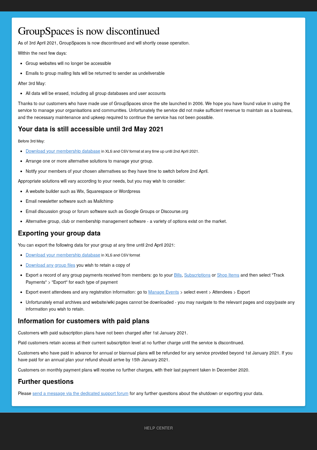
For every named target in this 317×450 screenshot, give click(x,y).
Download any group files (50, 265)
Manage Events (163, 292)
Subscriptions (197, 275)
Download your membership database (63, 151)
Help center (158, 428)
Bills (178, 275)
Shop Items (228, 275)
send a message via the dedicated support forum (80, 393)
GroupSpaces (20, 5)
